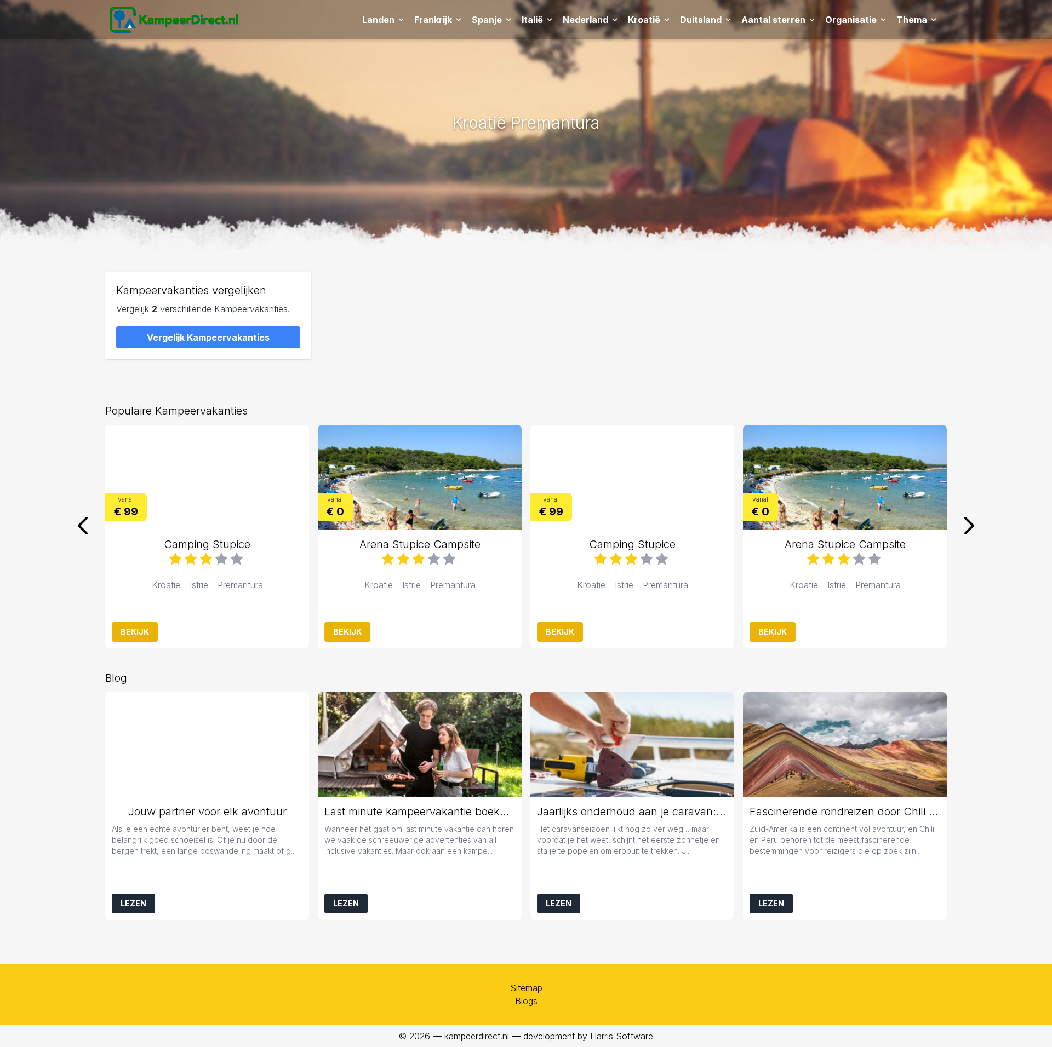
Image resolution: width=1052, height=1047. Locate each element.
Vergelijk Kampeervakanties (208, 337)
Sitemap (526, 987)
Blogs (526, 1001)
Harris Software (621, 1036)
